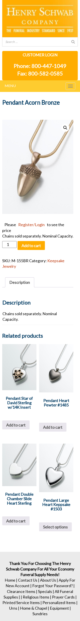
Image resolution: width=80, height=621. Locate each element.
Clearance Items (21, 591)
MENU (10, 85)
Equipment (59, 608)
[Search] (73, 41)
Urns (13, 608)
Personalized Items (59, 602)
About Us (48, 580)
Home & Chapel (33, 608)
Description (19, 282)
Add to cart (31, 245)
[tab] (19, 282)
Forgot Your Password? (52, 585)
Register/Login (31, 224)
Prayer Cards (63, 597)
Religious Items (36, 597)
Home (10, 580)
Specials (45, 591)
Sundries (40, 613)
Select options (55, 526)
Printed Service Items (21, 602)
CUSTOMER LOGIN (40, 54)
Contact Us (27, 580)
